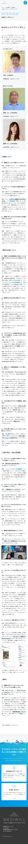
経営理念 (12, 201)
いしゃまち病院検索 (14, 282)
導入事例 (7, 434)
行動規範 (19, 469)
